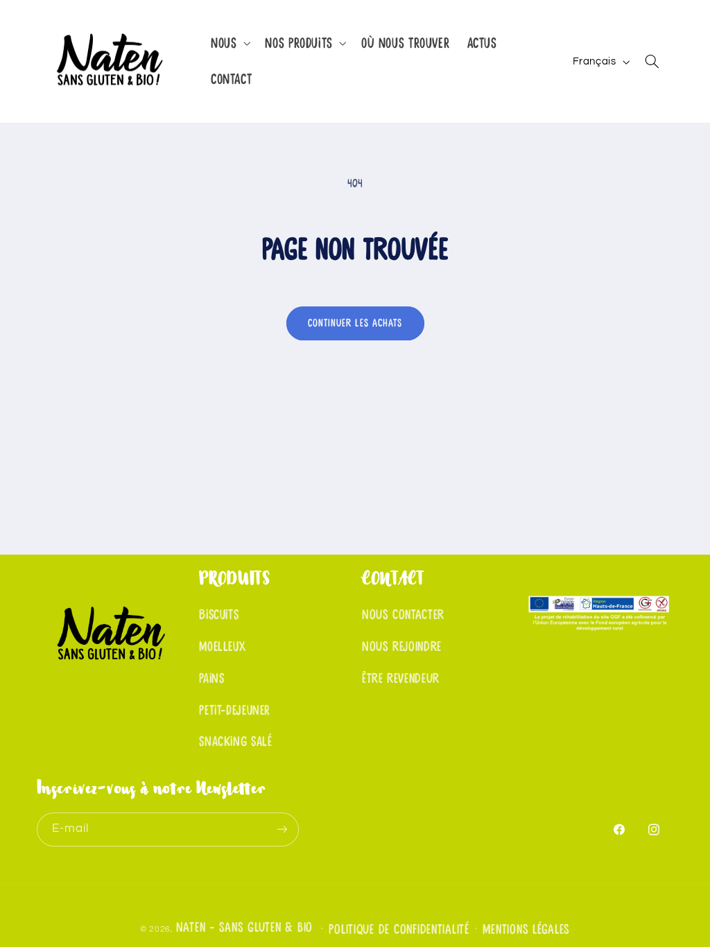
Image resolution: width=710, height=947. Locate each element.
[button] (229, 43)
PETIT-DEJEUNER (234, 711)
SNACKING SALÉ (235, 742)
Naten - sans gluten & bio (244, 928)
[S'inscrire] (281, 829)
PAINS (211, 679)
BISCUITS (219, 615)
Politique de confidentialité (399, 930)
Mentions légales (526, 930)
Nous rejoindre (402, 647)
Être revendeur (401, 679)
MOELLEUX (222, 647)
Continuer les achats (355, 323)
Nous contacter (403, 615)
